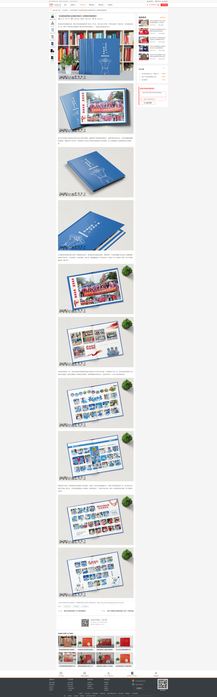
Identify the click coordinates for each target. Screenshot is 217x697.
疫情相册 (85, 606)
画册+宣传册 (52, 19)
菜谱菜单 (52, 54)
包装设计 (51, 690)
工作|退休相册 (73, 10)
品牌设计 (73, 5)
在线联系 (139, 688)
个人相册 (70, 690)
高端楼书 (106, 688)
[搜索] (158, 5)
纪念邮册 (106, 684)
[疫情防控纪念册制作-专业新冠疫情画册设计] (105, 664)
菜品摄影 (89, 686)
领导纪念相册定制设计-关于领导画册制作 (75, 611)
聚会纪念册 (52, 40)
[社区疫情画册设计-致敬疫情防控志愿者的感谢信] (124, 664)
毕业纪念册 (52, 33)
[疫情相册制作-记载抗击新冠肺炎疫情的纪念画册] (105, 647)
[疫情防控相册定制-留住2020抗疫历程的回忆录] (86, 664)
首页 (65, 5)
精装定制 (100, 5)
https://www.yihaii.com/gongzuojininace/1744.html (110, 602)
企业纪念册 (52, 47)
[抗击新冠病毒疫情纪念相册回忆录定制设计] (67, 647)
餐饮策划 (91, 5)
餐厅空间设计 (90, 688)
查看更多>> (163, 17)
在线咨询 (164, 5)
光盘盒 (105, 686)
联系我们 (159, 1)
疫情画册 (76, 606)
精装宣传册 (51, 684)
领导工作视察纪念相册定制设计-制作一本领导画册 (120, 611)
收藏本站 (166, 1)
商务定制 (106, 690)
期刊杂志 (51, 688)
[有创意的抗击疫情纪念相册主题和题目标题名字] (86, 647)
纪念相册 (82, 5)
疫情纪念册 (67, 606)
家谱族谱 (52, 61)
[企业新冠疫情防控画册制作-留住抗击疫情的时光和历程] (67, 664)
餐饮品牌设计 (90, 684)
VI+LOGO (52, 26)
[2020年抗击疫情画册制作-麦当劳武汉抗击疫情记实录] (124, 647)
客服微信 (151, 1)
